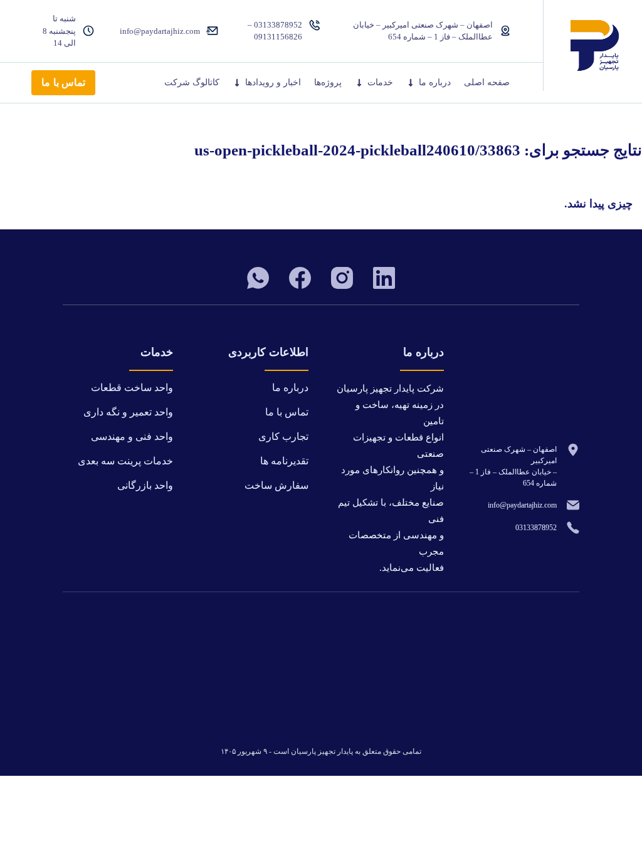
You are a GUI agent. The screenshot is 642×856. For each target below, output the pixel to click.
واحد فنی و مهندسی (132, 436)
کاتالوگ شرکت (191, 82)
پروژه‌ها (328, 82)
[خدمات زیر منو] (359, 82)
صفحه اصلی (487, 82)
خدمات (380, 82)
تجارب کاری (283, 436)
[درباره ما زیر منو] (410, 82)
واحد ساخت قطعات (132, 387)
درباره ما (435, 82)
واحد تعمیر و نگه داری (128, 412)
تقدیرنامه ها (284, 461)
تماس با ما (63, 82)
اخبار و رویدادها (273, 82)
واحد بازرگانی (145, 485)
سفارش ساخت (276, 485)
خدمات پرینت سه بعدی (125, 461)
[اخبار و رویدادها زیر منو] (237, 82)
